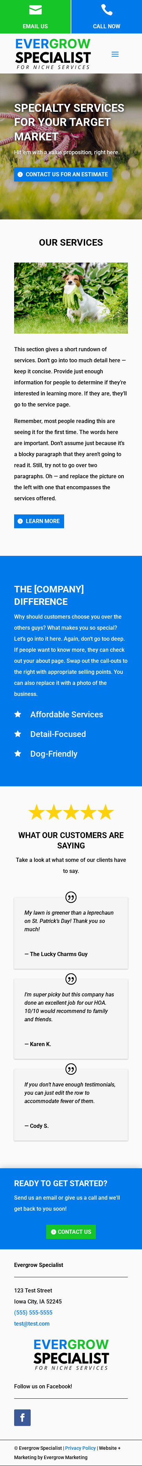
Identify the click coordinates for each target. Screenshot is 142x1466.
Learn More (43, 521)
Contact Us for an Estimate (67, 174)
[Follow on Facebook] (22, 1417)
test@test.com (32, 1323)
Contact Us (74, 1232)
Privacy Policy (80, 1448)
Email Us (35, 26)
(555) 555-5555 (33, 1312)
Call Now (106, 26)
